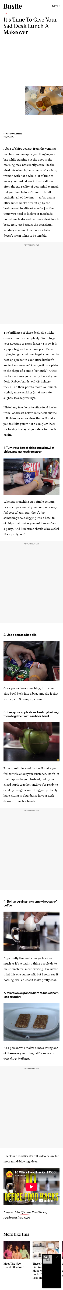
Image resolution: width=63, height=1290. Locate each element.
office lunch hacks (15, 203)
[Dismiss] (57, 1257)
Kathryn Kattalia (14, 133)
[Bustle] (13, 6)
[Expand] (46, 1257)
